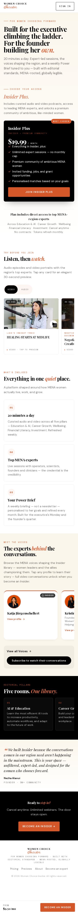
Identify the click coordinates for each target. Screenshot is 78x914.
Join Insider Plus (39, 192)
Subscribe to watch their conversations (39, 660)
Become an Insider (57, 907)
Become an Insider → (39, 826)
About (39, 868)
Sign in (65, 6)
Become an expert (57, 868)
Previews (26, 868)
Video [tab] (11, 289)
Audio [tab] (24, 289)
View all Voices (17, 651)
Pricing (14, 868)
